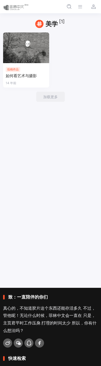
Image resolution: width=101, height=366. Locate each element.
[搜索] (69, 6)
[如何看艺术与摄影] (26, 47)
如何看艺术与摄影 (21, 75)
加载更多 (50, 97)
